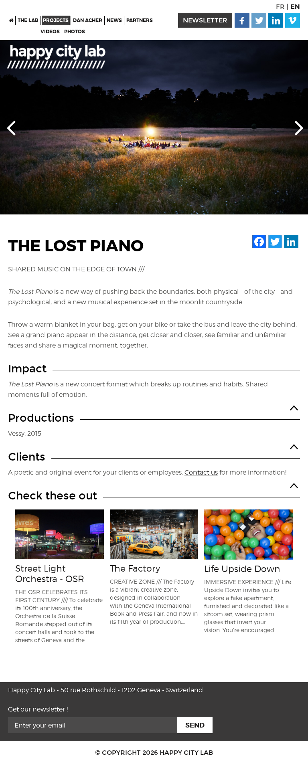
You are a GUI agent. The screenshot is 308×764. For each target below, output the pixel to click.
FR (280, 6)
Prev (11, 127)
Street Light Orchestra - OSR (49, 573)
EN (295, 6)
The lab (28, 20)
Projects (56, 20)
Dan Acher (87, 20)
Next (297, 127)
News (114, 20)
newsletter (205, 20)
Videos (50, 31)
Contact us (201, 472)
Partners (139, 20)
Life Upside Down (242, 569)
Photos (74, 31)
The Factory (135, 568)
